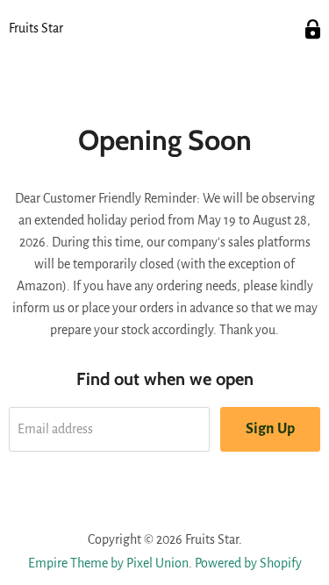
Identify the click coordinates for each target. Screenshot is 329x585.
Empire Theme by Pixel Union (108, 563)
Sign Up (270, 429)
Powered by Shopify (248, 563)
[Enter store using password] (313, 29)
